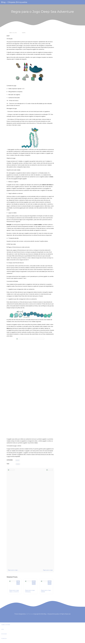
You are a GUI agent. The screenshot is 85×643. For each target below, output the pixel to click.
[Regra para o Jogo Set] (49, 519)
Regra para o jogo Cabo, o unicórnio (14, 591)
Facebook (4, 638)
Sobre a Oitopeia (5, 624)
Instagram (4, 633)
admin (23, 32)
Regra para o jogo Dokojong (30, 591)
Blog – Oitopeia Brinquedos (14, 2)
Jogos (17, 460)
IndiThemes (29, 614)
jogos (17, 464)
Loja (2, 629)
